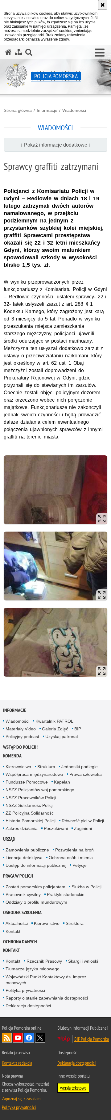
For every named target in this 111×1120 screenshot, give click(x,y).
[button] (100, 52)
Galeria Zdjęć (55, 728)
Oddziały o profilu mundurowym (36, 902)
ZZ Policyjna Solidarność (30, 813)
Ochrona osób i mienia (71, 857)
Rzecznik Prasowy (44, 961)
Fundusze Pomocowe (27, 782)
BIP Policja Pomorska (91, 1039)
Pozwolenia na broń (74, 849)
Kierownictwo (18, 766)
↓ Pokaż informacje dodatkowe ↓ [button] (55, 144)
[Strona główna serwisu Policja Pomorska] (8, 52)
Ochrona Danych (20, 941)
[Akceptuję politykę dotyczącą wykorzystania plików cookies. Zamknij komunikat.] (102, 5)
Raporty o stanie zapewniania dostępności (47, 998)
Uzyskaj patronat (61, 736)
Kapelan (62, 782)
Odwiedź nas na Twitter (40, 1038)
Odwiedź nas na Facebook (29, 1038)
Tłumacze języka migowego (33, 968)
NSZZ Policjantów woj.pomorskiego (40, 789)
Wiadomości (74, 110)
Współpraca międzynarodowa (34, 774)
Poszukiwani (56, 828)
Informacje (47, 110)
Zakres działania (22, 828)
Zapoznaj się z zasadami (21, 1098)
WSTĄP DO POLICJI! (20, 747)
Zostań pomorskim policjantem (35, 886)
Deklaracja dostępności (28, 1005)
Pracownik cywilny (23, 894)
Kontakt (13, 931)
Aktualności (17, 923)
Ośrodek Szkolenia (22, 912)
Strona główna (18, 110)
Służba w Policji (86, 886)
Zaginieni (83, 828)
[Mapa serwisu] (18, 52)
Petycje (79, 865)
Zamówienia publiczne (27, 849)
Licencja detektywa (24, 857)
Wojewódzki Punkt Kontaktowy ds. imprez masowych (46, 979)
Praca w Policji (18, 876)
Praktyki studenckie (65, 894)
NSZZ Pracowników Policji (31, 797)
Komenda (12, 756)
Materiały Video (21, 728)
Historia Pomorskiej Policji (31, 820)
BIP (77, 728)
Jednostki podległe (79, 766)
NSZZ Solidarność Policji (29, 805)
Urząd (9, 839)
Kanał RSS (7, 1038)
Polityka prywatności (25, 990)
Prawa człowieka (85, 774)
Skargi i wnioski (83, 961)
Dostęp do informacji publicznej (36, 865)
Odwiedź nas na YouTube (18, 1038)
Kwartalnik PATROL (54, 721)
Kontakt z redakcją (17, 1063)
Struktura (46, 766)
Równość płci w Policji (83, 820)
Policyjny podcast (22, 736)
